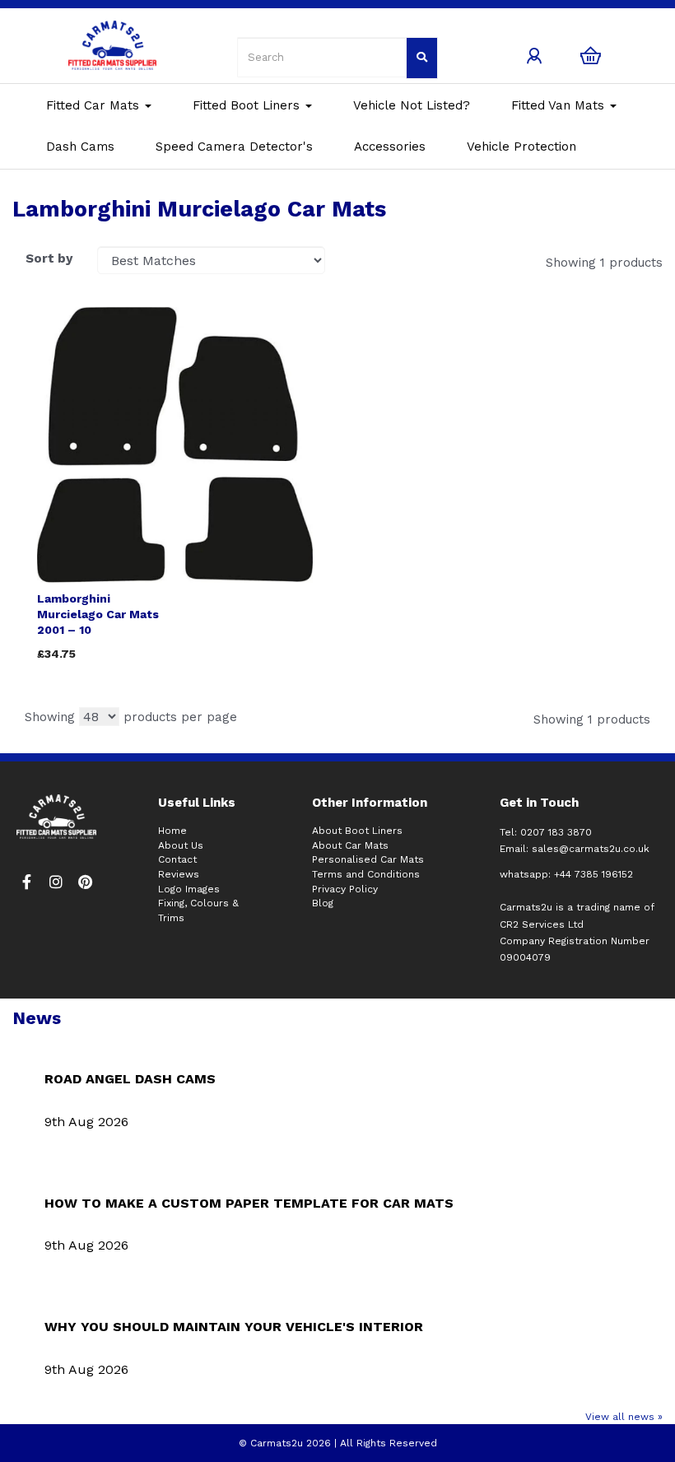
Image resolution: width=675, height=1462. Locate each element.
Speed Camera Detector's (234, 146)
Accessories (390, 146)
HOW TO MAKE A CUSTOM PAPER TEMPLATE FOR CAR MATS (249, 1203)
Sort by (49, 258)
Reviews (178, 874)
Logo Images (189, 889)
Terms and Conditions (366, 874)
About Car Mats (350, 845)
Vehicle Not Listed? (411, 105)
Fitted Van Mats (559, 105)
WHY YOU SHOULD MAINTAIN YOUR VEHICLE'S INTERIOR (233, 1326)
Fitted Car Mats (94, 105)
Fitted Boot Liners (248, 105)
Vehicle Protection (521, 146)
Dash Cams (80, 146)
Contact (177, 859)
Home (172, 830)
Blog (322, 903)
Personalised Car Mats (368, 859)
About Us (180, 845)
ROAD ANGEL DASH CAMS (130, 1079)
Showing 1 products (604, 262)
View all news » (624, 1416)
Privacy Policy (345, 889)
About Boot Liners (357, 830)
